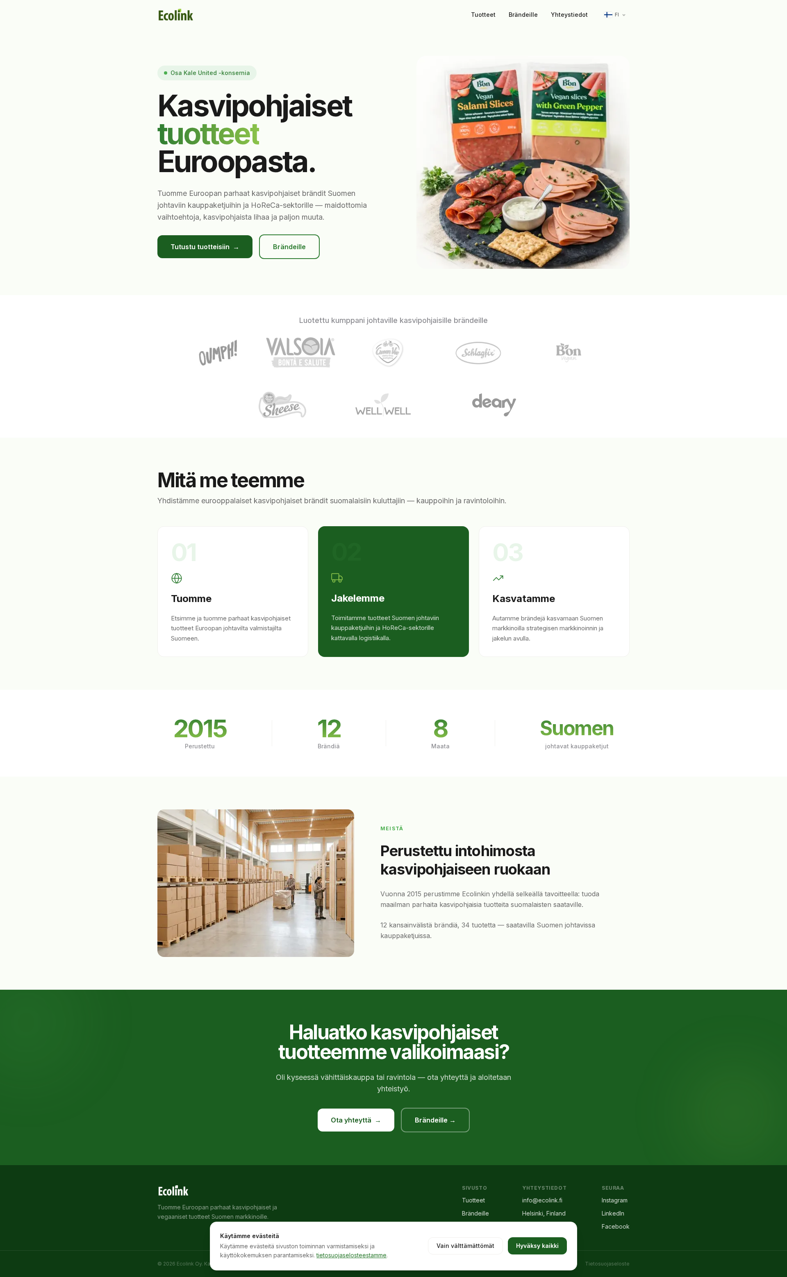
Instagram (615, 1200)
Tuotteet (483, 14)
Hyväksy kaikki (537, 1245)
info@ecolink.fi (542, 1200)
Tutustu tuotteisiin (205, 247)
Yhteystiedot (569, 14)
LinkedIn (613, 1213)
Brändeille (523, 14)
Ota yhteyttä (356, 1120)
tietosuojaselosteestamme (351, 1255)
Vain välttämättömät (465, 1245)
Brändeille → (435, 1120)
